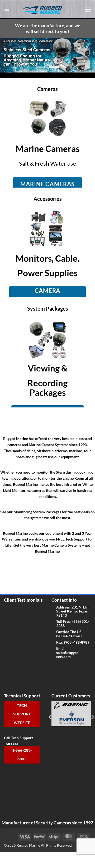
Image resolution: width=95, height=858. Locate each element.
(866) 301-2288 (72, 623)
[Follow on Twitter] (64, 667)
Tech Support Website (22, 714)
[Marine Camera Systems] (45, 9)
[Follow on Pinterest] (55, 678)
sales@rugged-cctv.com (68, 654)
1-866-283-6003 (22, 754)
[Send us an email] (72, 667)
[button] (7, 9)
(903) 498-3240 (69, 636)
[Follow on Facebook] (55, 667)
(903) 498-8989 (76, 642)
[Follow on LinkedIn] (64, 678)
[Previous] (50, 717)
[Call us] (80, 667)
